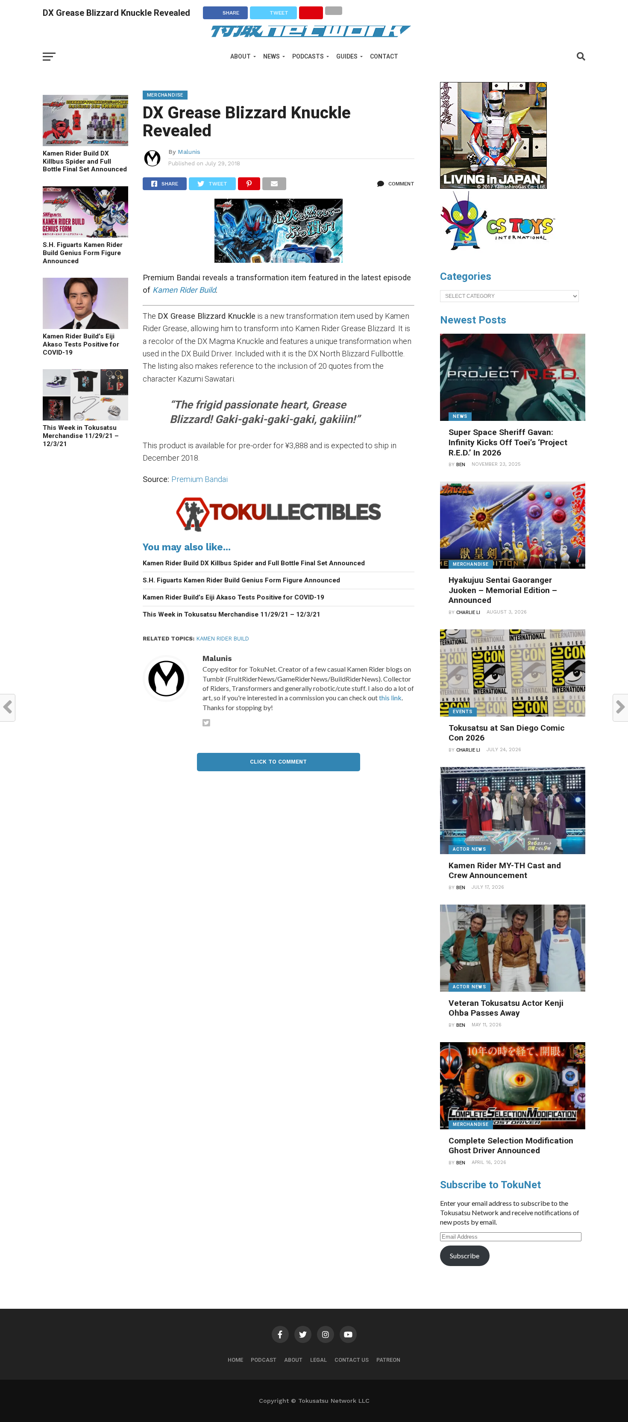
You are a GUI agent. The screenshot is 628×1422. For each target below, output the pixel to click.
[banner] (493, 187)
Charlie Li (468, 612)
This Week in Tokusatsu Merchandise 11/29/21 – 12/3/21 (81, 435)
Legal (318, 1360)
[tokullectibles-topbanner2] (279, 531)
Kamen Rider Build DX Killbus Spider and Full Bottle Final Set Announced (85, 161)
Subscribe (464, 1256)
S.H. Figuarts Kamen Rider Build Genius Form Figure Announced (83, 252)
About (240, 56)
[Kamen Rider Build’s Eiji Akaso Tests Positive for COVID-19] (85, 326)
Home (235, 1360)
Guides (347, 56)
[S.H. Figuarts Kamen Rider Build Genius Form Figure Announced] (85, 235)
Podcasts (308, 56)
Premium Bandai (199, 479)
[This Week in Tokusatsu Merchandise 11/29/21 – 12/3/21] (85, 418)
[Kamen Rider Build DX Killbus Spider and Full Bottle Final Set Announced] (85, 143)
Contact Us (352, 1360)
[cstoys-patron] (501, 255)
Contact (384, 56)
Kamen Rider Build (223, 638)
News (271, 56)
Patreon (388, 1360)
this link (390, 697)
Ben (460, 464)
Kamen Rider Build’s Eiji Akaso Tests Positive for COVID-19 (81, 344)
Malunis (189, 151)
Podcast (263, 1360)
